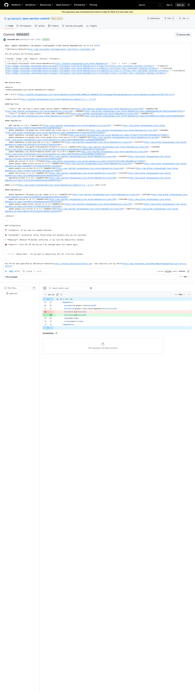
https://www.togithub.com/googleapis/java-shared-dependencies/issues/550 (115, 147)
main (11, 271)
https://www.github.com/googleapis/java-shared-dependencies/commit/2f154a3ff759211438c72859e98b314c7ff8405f (118, 135)
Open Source (62, 4)
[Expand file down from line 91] (48, 327)
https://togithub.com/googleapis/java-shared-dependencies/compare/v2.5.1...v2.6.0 (58, 99)
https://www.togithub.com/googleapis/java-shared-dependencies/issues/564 (82, 156)
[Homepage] (6, 5)
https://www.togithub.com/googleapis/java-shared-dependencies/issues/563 (123, 130)
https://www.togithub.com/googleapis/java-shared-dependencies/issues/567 (77, 125)
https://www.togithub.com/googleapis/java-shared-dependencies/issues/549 (114, 152)
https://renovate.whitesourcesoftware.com (72, 264)
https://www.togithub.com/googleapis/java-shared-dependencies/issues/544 (82, 199)
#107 (97, 45)
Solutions (30, 4)
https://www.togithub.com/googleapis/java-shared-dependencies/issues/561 (98, 164)
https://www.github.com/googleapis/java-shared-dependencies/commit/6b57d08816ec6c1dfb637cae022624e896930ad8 (134, 116)
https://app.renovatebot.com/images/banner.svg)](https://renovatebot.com (61, 49)
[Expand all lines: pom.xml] (61, 294)
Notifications (155, 18)
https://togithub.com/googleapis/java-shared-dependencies (81, 63)
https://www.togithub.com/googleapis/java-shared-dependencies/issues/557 (39, 116)
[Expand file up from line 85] (48, 299)
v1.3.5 (29, 271)
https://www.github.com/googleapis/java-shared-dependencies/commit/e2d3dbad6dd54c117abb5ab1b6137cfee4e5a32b (55, 149)
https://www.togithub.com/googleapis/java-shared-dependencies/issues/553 (98, 142)
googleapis (14, 18)
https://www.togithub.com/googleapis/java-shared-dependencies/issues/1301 (104, 113)
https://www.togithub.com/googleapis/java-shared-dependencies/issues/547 (82, 173)
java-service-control (36, 18)
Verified (46, 39)
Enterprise (79, 4)
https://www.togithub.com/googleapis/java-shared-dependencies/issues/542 (98, 204)
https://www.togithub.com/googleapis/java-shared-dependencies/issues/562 (125, 137)
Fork (171, 18)
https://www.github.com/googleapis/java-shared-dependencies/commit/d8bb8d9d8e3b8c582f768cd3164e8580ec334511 (134, 111)
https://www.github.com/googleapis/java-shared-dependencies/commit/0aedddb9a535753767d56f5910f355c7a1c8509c (55, 133)
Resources (45, 4)
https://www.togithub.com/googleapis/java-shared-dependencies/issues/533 (106, 195)
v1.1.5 (39, 271)
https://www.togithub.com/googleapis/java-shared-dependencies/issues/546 (39, 111)
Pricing (93, 4)
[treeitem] (19, 293)
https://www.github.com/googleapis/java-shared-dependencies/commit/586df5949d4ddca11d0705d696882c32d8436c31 (55, 154)
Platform (16, 4)
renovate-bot (13, 39)
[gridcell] (117, 299)
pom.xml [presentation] (13, 293)
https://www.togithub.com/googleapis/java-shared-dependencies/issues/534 (90, 209)
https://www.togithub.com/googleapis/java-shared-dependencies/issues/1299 (108, 109)
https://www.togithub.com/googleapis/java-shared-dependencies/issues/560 (82, 178)
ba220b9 (168, 271)
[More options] (188, 294)
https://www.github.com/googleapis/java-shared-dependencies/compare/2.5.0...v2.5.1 (55, 185)
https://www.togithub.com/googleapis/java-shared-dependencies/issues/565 (90, 168)
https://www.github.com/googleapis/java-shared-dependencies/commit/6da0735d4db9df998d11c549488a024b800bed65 (55, 140)
